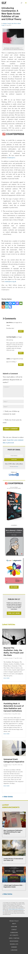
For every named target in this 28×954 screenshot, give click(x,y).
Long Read (14, 950)
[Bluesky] (13, 303)
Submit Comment (11, 429)
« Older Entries (7, 796)
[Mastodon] (17, 303)
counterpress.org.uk (10, 281)
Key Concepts (14, 935)
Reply (21, 331)
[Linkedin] (6, 303)
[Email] (20, 303)
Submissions (14, 933)
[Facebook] (10, 303)
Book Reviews (14, 941)
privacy (17, 466)
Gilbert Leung (8, 764)
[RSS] (3, 307)
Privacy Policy (14, 921)
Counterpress (11, 158)
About (14, 924)
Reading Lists (14, 944)
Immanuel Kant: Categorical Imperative (14, 760)
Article (20, 658)
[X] (3, 303)
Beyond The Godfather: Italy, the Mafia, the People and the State (13, 651)
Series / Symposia (14, 938)
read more (6, 678)
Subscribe (14, 927)
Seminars (14, 947)
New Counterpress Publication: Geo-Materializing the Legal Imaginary (13, 832)
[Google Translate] (10, 307)
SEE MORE (14, 587)
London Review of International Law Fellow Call (13, 860)
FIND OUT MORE (14, 613)
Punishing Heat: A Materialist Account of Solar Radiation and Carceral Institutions (14, 707)
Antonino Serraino (8, 658)
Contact (14, 930)
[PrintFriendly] (6, 307)
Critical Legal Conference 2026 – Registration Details (13, 886)
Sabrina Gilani (8, 713)
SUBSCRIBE (14, 459)
